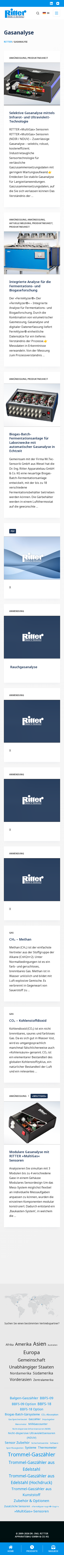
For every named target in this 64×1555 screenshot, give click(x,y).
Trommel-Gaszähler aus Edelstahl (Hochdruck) (31, 1479)
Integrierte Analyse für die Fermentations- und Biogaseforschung (30, 286)
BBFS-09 (46, 1398)
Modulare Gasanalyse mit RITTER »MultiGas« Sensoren (29, 1156)
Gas (11, 932)
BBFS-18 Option (31, 1409)
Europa (31, 1352)
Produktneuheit (38, 57)
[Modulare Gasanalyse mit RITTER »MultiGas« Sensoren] (32, 1122)
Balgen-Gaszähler (24, 1398)
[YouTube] (57, 3)
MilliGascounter (38, 1424)
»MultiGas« (39, 1096)
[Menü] (56, 13)
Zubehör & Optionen (31, 1500)
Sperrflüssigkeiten (14, 1448)
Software (54, 1443)
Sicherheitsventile (39, 1443)
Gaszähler (35, 1419)
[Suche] (37, 13)
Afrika (10, 1345)
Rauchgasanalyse (23, 667)
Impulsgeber (48, 1419)
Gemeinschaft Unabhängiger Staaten (31, 1363)
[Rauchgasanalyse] (32, 637)
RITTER (8, 41)
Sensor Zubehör (17, 1442)
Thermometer (47, 1448)
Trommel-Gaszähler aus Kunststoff (31, 1491)
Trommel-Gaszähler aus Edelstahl (32, 1465)
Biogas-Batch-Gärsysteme (22, 1414)
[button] (46, 13)
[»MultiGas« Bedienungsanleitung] (32, 558)
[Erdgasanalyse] (32, 800)
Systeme (30, 1448)
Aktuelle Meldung (20, 223)
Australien (52, 1345)
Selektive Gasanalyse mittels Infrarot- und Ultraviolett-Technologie (32, 117)
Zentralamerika (43, 1380)
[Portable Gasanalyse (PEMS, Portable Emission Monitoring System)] (32, 721)
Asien (39, 1343)
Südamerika (43, 1373)
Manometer (21, 1424)
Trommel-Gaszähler (31, 1454)
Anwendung (16, 611)
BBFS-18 (44, 1403)
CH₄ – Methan (20, 939)
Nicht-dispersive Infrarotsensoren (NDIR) (31, 1429)
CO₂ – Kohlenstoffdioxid (27, 1020)
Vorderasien (21, 1379)
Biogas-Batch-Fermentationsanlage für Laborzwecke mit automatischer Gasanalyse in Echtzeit (32, 442)
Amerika (23, 1344)
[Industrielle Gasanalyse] (32, 879)
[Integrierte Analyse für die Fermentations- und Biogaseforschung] (32, 253)
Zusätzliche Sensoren (17, 1506)
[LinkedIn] (51, 3)
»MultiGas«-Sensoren (31, 1511)
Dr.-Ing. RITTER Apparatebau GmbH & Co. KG (32, 1535)
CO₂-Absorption (49, 1414)
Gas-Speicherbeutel (17, 1419)
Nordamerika (20, 1373)
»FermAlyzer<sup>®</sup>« (45, 1506)
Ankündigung (17, 57)
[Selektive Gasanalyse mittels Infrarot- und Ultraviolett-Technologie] (32, 84)
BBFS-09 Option (24, 1404)
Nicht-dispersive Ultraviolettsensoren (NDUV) (31, 1435)
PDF (13, 531)
